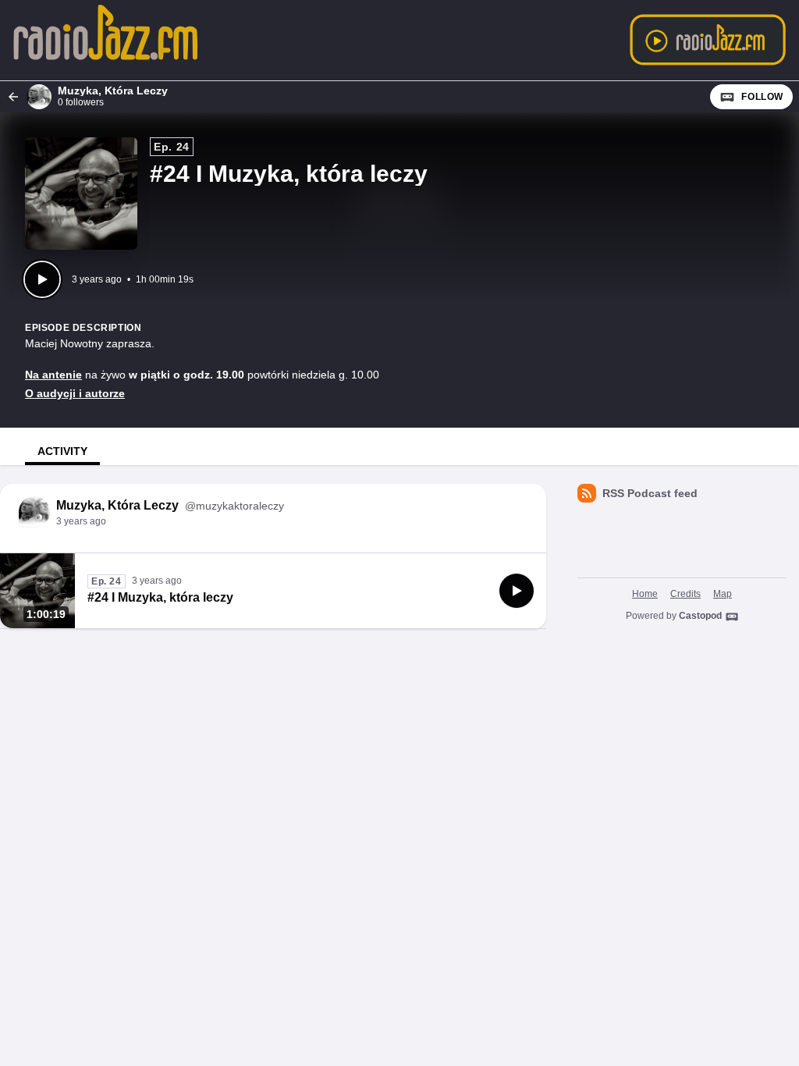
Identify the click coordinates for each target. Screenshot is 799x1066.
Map (722, 593)
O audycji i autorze (75, 393)
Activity (62, 451)
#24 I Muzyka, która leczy (160, 597)
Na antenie (53, 374)
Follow (762, 96)
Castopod (700, 615)
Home (645, 593)
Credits (685, 593)
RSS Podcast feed (650, 493)
